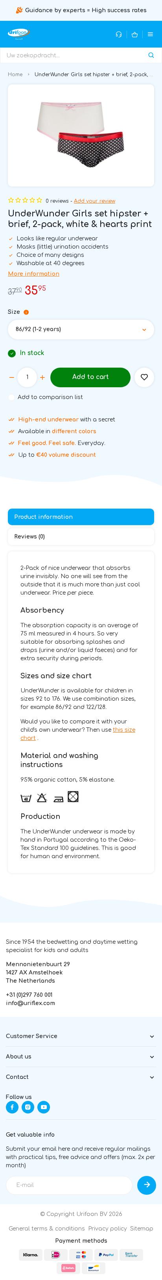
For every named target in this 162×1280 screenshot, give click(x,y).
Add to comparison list (50, 397)
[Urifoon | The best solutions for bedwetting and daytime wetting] (19, 34)
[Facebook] (12, 1107)
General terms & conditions (47, 1229)
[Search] (151, 55)
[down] (12, 377)
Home (15, 74)
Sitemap (141, 1229)
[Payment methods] (30, 1255)
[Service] (119, 34)
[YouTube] (43, 1107)
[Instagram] (28, 1107)
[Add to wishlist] (144, 377)
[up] (42, 377)
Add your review (94, 201)
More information (33, 274)
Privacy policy (107, 1229)
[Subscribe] (146, 1185)
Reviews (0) (29, 537)
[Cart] (134, 34)
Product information (43, 517)
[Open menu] (150, 34)
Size (14, 312)
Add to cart (90, 377)
